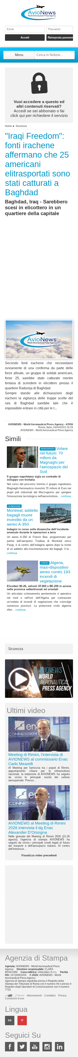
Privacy (62, 995)
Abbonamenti (34, 995)
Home (8, 126)
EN (9, 1020)
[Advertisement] (39, 276)
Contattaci (50, 995)
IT (22, 1020)
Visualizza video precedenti (39, 855)
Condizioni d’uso (14, 998)
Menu (19, 55)
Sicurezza (21, 126)
